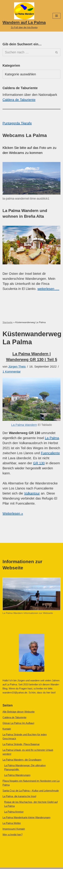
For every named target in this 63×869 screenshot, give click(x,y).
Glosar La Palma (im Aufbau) (18, 723)
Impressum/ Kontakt (14, 828)
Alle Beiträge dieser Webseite (19, 711)
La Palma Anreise (14, 811)
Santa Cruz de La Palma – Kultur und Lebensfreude (31, 790)
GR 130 (39, 463)
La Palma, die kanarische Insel (19, 796)
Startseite (8, 322)
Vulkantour (32, 493)
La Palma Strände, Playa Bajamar (21, 744)
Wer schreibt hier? (13, 834)
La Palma (52, 438)
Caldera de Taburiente (19, 100)
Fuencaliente (50, 453)
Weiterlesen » (13, 513)
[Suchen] (56, 52)
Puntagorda (12, 123)
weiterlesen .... (48, 289)
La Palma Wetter (12, 823)
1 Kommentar (12, 371)
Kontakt (7, 728)
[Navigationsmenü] (56, 16)
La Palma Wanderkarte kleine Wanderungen (26, 817)
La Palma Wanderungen (17, 775)
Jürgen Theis (17, 366)
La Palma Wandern (24, 425)
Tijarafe (26, 123)
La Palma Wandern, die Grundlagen (22, 759)
